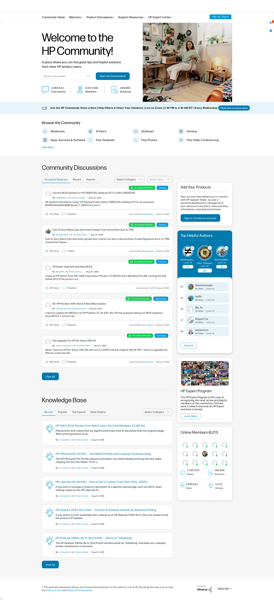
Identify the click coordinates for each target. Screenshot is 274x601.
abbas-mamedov (64, 346)
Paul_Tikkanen (149, 325)
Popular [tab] (90, 179)
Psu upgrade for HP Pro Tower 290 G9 (74, 340)
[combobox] (67, 76)
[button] (141, 179)
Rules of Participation (79, 590)
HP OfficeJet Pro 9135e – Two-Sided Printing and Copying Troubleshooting (103, 454)
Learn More (190, 416)
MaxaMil (60, 272)
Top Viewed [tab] (78, 412)
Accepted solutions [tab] (56, 179)
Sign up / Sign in (220, 16)
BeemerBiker (62, 235)
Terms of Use (53, 590)
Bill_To (199, 307)
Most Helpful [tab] (98, 412)
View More (48, 147)
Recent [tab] (77, 179)
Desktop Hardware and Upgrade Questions (84, 346)
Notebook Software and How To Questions (80, 309)
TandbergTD (62, 309)
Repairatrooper (204, 285)
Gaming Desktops (79, 198)
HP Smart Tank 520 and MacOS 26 (72, 266)
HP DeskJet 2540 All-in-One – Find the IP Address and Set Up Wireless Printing (106, 510)
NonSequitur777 (149, 214)
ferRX (152, 288)
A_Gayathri (64, 440)
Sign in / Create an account (200, 218)
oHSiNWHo (61, 198)
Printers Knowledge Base (82, 440)
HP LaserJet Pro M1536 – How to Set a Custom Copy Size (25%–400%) (102, 482)
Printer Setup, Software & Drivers (77, 272)
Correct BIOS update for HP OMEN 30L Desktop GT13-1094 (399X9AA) (93, 192)
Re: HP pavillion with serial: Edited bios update (79, 303)
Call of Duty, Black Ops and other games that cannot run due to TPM (93, 229)
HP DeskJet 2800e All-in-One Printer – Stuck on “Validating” (94, 538)
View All (50, 376)
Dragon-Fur (202, 318)
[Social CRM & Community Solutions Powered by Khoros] (204, 588)
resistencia (202, 330)
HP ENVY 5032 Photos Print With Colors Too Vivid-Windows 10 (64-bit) (100, 425)
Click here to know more (234, 108)
